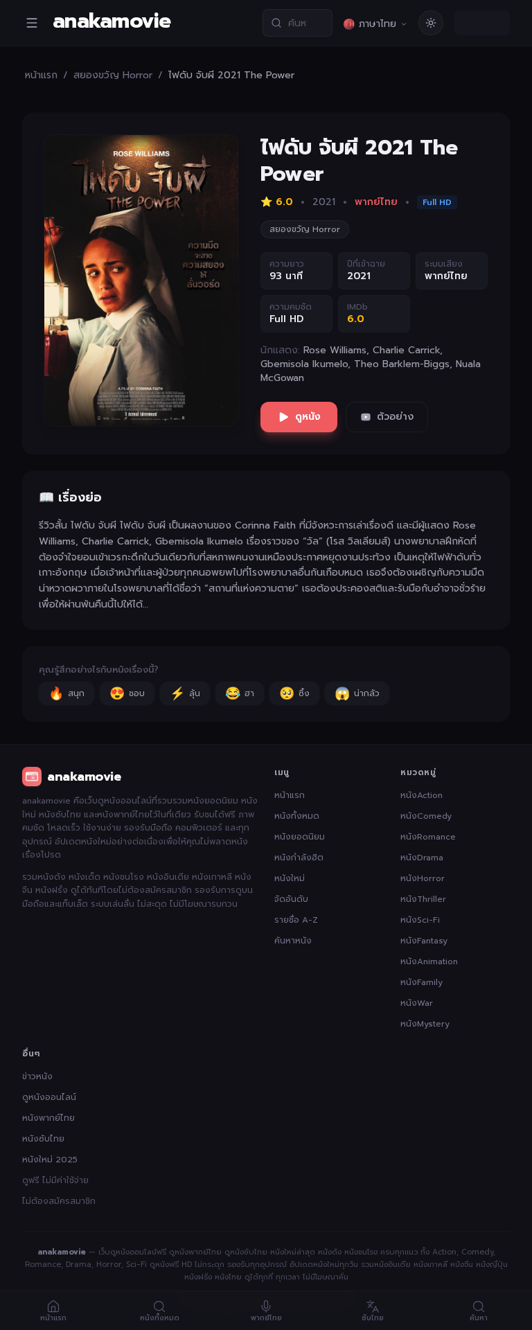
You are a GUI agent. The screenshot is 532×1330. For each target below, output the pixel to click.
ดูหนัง (308, 416)
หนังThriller (423, 899)
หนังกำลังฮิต (298, 857)
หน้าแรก (41, 75)
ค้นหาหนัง (293, 940)
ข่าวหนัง (37, 1076)
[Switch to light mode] (430, 22)
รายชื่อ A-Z (296, 920)
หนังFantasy (423, 940)
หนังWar (416, 1003)
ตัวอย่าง (395, 416)
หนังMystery (425, 1024)
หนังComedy (426, 816)
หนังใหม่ (289, 878)
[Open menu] (32, 23)
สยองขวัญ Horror (112, 75)
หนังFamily (421, 982)
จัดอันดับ (291, 899)
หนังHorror (422, 878)
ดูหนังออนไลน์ (49, 1097)
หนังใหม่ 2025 (50, 1159)
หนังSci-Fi (420, 920)
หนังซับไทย (43, 1139)
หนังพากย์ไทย (48, 1118)
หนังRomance (428, 837)
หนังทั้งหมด (296, 816)
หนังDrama (421, 857)
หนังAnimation (429, 961)
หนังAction (421, 795)
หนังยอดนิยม (299, 837)
